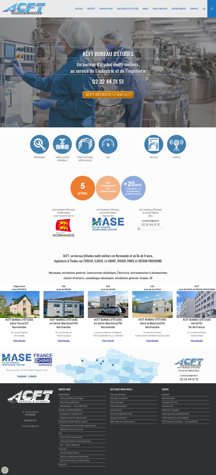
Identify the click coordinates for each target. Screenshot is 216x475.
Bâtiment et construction (122, 421)
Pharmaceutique (118, 406)
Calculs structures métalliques (74, 460)
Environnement (118, 394)
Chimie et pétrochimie (121, 414)
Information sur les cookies (175, 418)
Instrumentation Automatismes (75, 441)
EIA (60, 433)
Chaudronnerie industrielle (73, 418)
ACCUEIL (79, 8)
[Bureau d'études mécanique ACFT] (24, 8)
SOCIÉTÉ (91, 8)
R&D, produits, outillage (71, 398)
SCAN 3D (62, 464)
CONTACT (194, 8)
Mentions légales (170, 410)
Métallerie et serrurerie (71, 429)
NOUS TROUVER (160, 8)
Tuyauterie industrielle (71, 414)
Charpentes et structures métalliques (78, 425)
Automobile (116, 410)
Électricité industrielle (71, 437)
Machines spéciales (69, 402)
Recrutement (168, 398)
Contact (165, 394)
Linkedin (32, 376)
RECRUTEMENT (179, 8)
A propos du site (169, 402)
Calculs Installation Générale (74, 457)
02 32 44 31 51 (108, 81)
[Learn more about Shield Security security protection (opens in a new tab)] (4, 470)
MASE (145, 8)
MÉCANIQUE (64, 394)
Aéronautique (116, 402)
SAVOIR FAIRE (106, 8)
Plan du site (168, 406)
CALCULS (62, 449)
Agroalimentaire (118, 418)
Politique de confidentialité (175, 414)
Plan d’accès (19, 341)
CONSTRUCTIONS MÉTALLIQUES (73, 421)
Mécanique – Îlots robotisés (73, 406)
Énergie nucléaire (119, 398)
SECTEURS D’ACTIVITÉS (127, 8)
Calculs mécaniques (69, 453)
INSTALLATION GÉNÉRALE (70, 410)
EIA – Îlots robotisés (70, 445)
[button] (211, 8)
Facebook (21, 376)
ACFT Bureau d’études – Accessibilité (180, 421)
